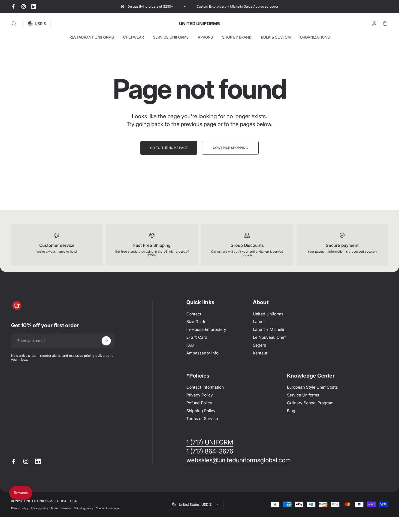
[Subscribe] (106, 340)
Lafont (259, 321)
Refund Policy (199, 402)
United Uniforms (268, 313)
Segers (259, 345)
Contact (193, 313)
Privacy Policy (199, 395)
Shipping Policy (200, 410)
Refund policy (19, 508)
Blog (291, 410)
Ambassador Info (202, 353)
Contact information (108, 508)
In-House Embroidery (206, 329)
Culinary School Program (310, 402)
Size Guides (197, 321)
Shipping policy (83, 508)
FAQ (190, 345)
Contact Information (205, 387)
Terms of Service (202, 418)
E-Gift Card (196, 337)
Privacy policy (39, 508)
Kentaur (260, 353)
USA (73, 501)
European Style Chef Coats (312, 387)
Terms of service (61, 508)
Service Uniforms (303, 395)
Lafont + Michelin (269, 329)
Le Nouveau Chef (269, 337)
